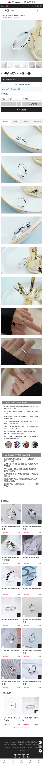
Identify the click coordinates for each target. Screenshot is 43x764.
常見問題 (37, 747)
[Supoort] (40, 742)
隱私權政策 (36, 744)
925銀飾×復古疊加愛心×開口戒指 (32, 682)
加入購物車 (22, 110)
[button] (5, 712)
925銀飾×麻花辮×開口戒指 (32, 588)
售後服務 (22, 747)
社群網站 (22, 750)
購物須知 (28, 744)
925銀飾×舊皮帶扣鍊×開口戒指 (32, 527)
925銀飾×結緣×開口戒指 (31, 557)
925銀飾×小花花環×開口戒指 (11, 589)
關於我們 (30, 747)
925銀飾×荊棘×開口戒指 (10, 619)
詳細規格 (16, 121)
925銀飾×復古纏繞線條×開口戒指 (11, 527)
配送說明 (15, 747)
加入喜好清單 (33, 104)
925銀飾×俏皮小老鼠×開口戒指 (32, 620)
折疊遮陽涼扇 (9, 80)
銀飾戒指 (22, 15)
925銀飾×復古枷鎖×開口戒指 (12, 718)
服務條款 (20, 744)
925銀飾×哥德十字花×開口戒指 (32, 651)
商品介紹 (5, 121)
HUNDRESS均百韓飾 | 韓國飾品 (9, 15)
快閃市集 (13, 744)
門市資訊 (6, 744)
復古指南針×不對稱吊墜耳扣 (10, 651)
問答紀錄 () (27, 121)
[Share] (40, 746)
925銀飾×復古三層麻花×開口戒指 (11, 682)
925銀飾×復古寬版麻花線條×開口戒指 (10, 558)
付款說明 (8, 747)
